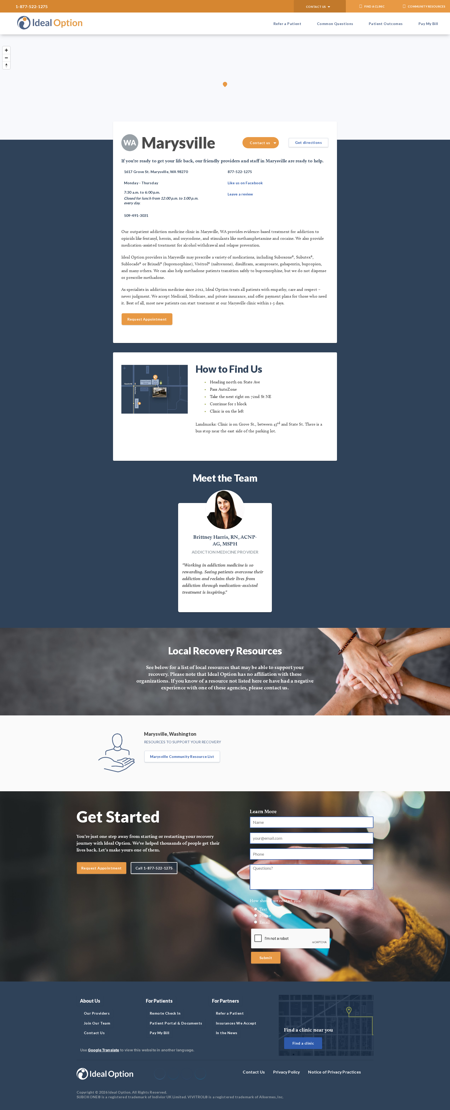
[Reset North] (6, 65)
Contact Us (254, 1071)
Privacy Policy (286, 1071)
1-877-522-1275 (32, 6)
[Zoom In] (6, 50)
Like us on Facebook (245, 183)
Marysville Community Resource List (182, 756)
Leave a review (240, 194)
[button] (320, 6)
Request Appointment (147, 319)
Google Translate (103, 1050)
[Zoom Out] (6, 58)
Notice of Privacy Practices (334, 1071)
